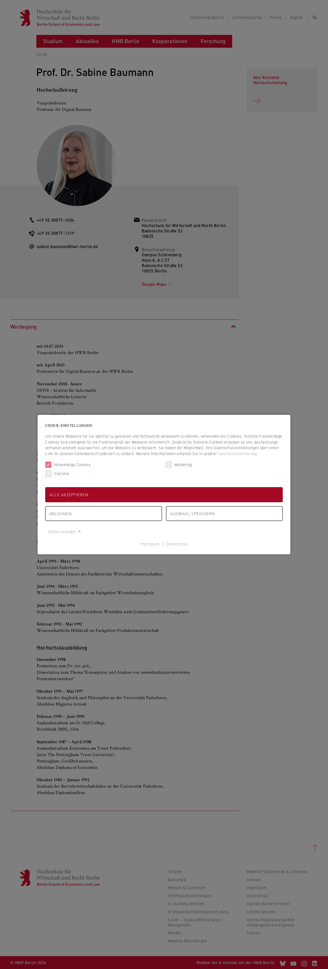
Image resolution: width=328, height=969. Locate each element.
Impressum (150, 543)
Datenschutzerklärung (237, 453)
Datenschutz (177, 543)
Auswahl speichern (192, 513)
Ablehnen (60, 513)
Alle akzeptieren (68, 494)
